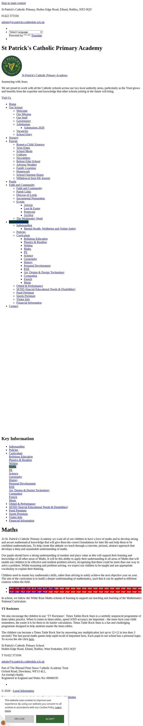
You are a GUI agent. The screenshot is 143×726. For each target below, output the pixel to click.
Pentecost (29, 211)
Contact (13, 306)
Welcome (21, 110)
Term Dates (23, 147)
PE (25, 252)
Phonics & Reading (35, 242)
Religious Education (36, 238)
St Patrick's (45, 75)
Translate (36, 35)
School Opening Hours (30, 174)
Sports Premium (25, 296)
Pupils (12, 181)
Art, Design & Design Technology (44, 272)
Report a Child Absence (30, 144)
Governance (23, 120)
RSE (26, 269)
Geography (30, 259)
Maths (27, 248)
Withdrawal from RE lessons (33, 178)
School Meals (24, 151)
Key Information (18, 221)
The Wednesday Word (29, 218)
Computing (30, 275)
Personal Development (37, 265)
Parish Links (23, 191)
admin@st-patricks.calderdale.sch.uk (23, 22)
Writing (28, 245)
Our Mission (23, 114)
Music (27, 282)
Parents (13, 141)
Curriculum (23, 235)
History (28, 262)
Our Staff (21, 117)
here (31, 639)
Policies (21, 232)
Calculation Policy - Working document (32, 588)
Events (20, 201)
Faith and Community (22, 184)
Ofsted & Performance (29, 285)
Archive (28, 215)
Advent (28, 205)
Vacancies (22, 131)
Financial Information (29, 302)
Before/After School (28, 161)
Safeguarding (24, 225)
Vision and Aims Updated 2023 (27, 591)
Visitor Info (23, 299)
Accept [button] (50, 719)
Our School (16, 107)
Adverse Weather (26, 164)
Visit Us (6, 97)
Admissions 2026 (34, 127)
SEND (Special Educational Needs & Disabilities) (45, 289)
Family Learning (26, 168)
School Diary (24, 134)
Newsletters (23, 158)
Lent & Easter (32, 208)
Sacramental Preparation (30, 198)
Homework (23, 171)
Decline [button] (20, 718)
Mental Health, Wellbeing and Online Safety (50, 228)
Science (28, 255)
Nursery (13, 137)
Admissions (23, 124)
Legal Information (23, 690)
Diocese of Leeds (26, 195)
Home (12, 104)
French (28, 279)
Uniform (21, 154)
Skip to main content (13, 3)
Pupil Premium (25, 292)
